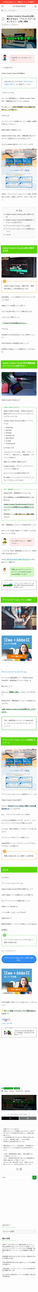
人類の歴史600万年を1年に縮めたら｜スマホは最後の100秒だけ (18, 1263)
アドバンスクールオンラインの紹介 (18, 226)
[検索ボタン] (35, 6)
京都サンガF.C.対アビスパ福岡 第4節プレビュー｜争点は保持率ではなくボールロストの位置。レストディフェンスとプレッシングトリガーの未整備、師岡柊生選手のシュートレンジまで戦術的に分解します (18, 1248)
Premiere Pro (19, 1091)
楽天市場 (27, 1091)
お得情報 (16, 1088)
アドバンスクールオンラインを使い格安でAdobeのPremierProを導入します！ (24, 585)
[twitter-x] (17, 1169)
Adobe (6, 1091)
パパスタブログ (19, 6)
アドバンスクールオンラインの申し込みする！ (19, 959)
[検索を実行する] (34, 1177)
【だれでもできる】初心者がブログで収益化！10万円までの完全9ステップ (24, 1032)
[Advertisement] (19, 1062)
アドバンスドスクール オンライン (13, 672)
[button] (10, 1118)
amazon (12, 1091)
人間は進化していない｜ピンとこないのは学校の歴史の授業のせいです (18, 1269)
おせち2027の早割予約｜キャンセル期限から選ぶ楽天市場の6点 (18, 1275)
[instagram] (20, 1169)
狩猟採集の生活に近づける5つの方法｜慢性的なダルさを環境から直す (19, 1257)
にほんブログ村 (7, 1023)
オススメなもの (8, 1088)
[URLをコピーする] (28, 1118)
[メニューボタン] (2, 6)
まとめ (8, 234)
